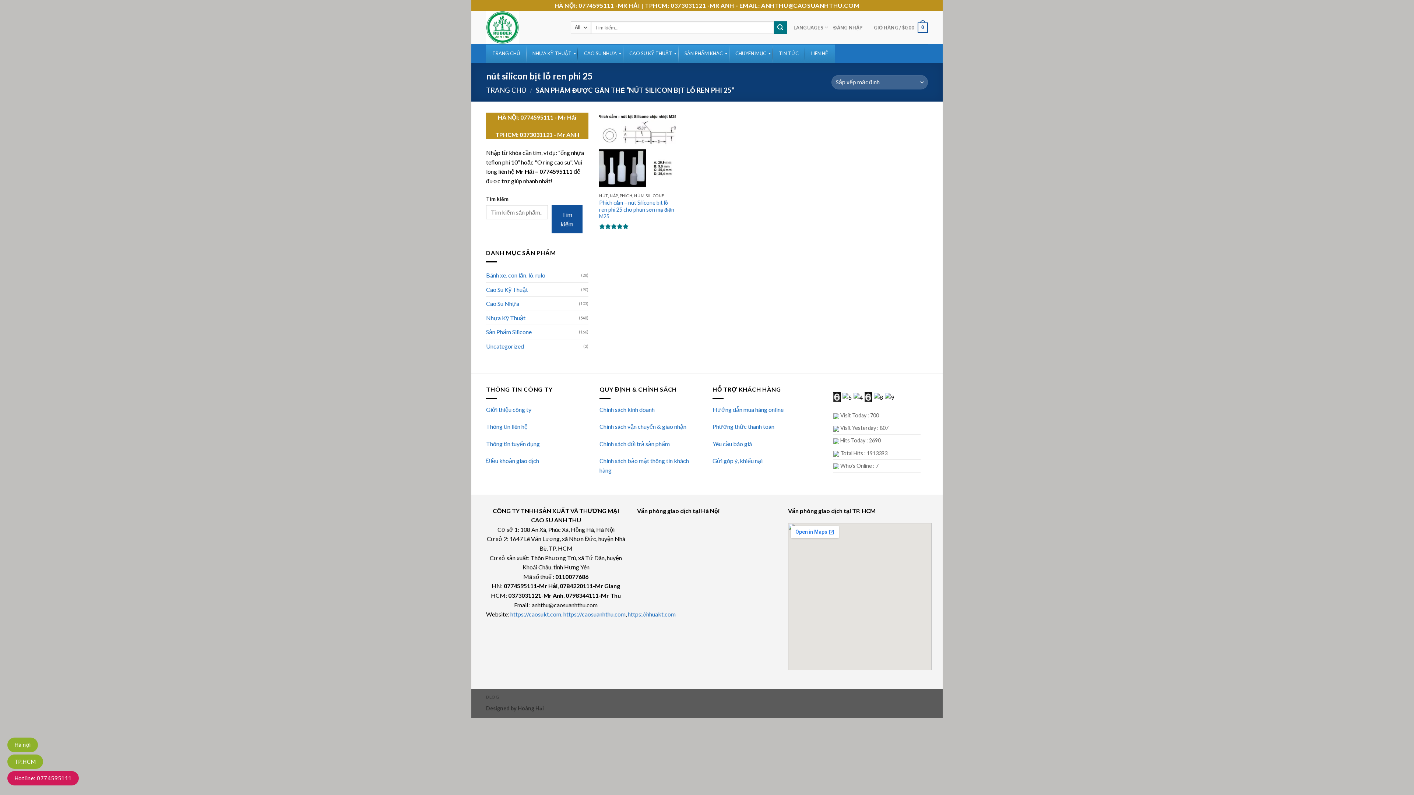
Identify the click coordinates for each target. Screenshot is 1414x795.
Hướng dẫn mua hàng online (748, 409)
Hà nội (22, 744)
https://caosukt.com (535, 614)
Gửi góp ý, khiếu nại (738, 460)
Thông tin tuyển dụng (513, 443)
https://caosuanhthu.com (594, 614)
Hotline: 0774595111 (43, 778)
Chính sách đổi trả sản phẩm (634, 443)
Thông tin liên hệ (507, 426)
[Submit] (780, 27)
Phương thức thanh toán (743, 426)
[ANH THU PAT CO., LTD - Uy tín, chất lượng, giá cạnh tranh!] (523, 27)
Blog (492, 697)
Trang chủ (506, 90)
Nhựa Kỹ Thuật (505, 317)
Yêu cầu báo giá (732, 443)
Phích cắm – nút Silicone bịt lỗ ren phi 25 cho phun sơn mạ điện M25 (636, 209)
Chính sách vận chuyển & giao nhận (642, 426)
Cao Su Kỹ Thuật (507, 289)
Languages (808, 28)
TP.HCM (25, 761)
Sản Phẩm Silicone (509, 331)
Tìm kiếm (497, 199)
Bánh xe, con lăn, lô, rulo (515, 275)
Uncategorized (505, 346)
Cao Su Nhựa (502, 303)
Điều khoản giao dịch (512, 460)
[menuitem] (506, 54)
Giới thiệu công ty (508, 409)
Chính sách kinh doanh (627, 409)
